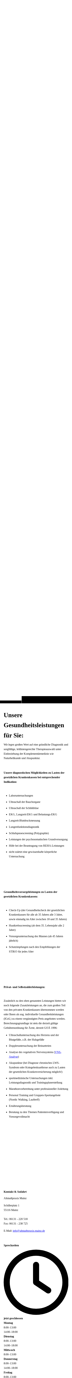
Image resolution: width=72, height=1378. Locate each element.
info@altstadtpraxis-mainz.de (29, 1230)
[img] (36, 358)
